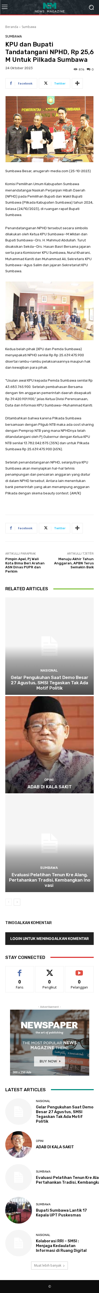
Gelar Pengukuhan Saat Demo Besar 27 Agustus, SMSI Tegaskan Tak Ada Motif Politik (49, 683)
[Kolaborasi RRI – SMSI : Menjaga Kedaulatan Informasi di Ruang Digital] (18, 1243)
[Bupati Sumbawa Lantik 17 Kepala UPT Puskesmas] (18, 1210)
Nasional (49, 670)
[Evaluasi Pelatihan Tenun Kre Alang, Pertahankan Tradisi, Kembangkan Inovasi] (49, 843)
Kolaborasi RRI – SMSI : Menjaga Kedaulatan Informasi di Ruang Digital (61, 1246)
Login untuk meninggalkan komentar (49, 938)
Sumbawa (29, 27)
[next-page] (17, 902)
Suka (20, 970)
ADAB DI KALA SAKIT (49, 786)
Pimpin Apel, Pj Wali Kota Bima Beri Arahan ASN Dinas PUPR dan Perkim (25, 565)
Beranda (11, 27)
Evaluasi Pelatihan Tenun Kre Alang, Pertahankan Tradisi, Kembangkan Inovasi (49, 880)
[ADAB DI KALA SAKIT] (49, 745)
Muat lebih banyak (47, 1265)
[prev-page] (8, 902)
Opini (49, 779)
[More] (77, 83)
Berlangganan (79, 970)
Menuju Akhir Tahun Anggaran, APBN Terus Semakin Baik (74, 563)
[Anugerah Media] (49, 7)
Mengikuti (49, 970)
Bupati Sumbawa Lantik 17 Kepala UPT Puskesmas (61, 1212)
